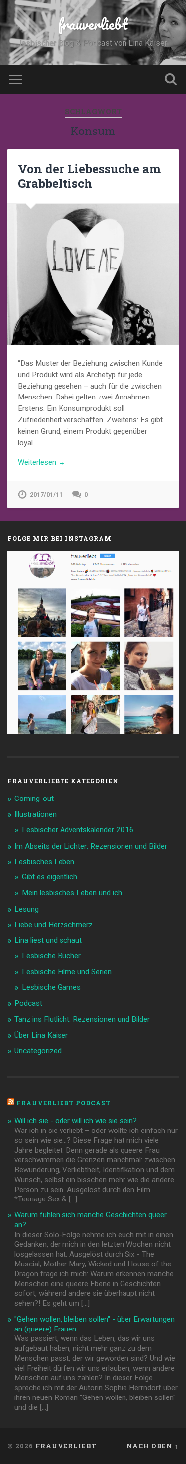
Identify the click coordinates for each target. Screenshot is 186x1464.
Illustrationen (35, 814)
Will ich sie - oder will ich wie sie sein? (75, 1120)
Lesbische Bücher (51, 955)
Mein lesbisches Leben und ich (72, 892)
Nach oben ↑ (152, 1446)
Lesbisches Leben (44, 861)
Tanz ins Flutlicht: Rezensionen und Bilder (82, 1019)
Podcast (28, 1003)
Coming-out (34, 798)
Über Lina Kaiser (41, 1035)
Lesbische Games (51, 987)
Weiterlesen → (41, 462)
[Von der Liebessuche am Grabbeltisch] (93, 274)
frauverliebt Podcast (63, 1103)
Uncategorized (38, 1050)
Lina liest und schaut (48, 940)
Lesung (26, 909)
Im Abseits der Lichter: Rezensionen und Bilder (90, 846)
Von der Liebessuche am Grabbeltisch (89, 176)
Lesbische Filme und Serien (67, 971)
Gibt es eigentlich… (52, 876)
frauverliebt (93, 24)
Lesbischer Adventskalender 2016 (78, 829)
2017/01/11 (46, 494)
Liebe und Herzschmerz (53, 924)
